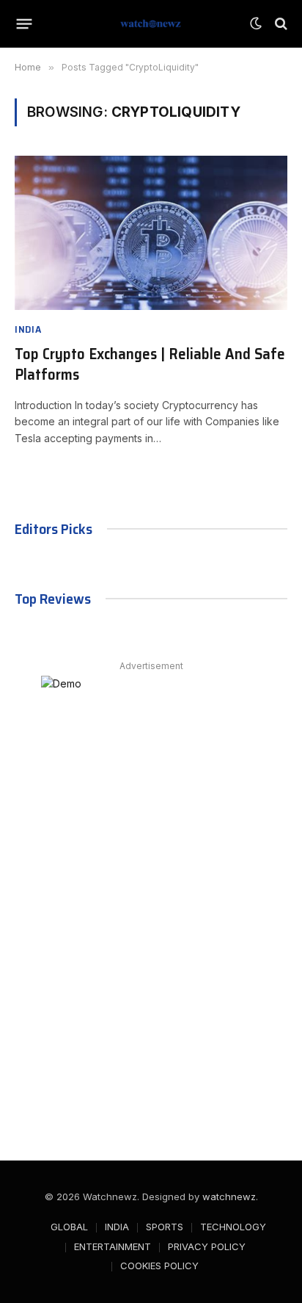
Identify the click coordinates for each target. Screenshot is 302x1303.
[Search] (279, 23)
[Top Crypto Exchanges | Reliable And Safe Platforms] (151, 232)
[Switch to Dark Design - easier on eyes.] (255, 23)
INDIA (117, 1226)
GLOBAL (69, 1226)
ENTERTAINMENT (112, 1246)
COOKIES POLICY (159, 1265)
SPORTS (164, 1226)
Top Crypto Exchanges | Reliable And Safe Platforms (150, 364)
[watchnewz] (151, 24)
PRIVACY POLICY (207, 1246)
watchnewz (229, 1196)
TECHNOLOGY (233, 1226)
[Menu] (24, 23)
